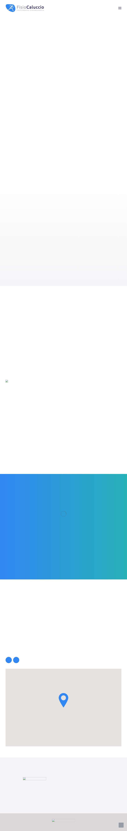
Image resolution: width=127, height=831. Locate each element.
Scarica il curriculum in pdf (29, 371)
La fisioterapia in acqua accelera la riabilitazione (63, 297)
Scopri (17, 86)
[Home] (34, 785)
